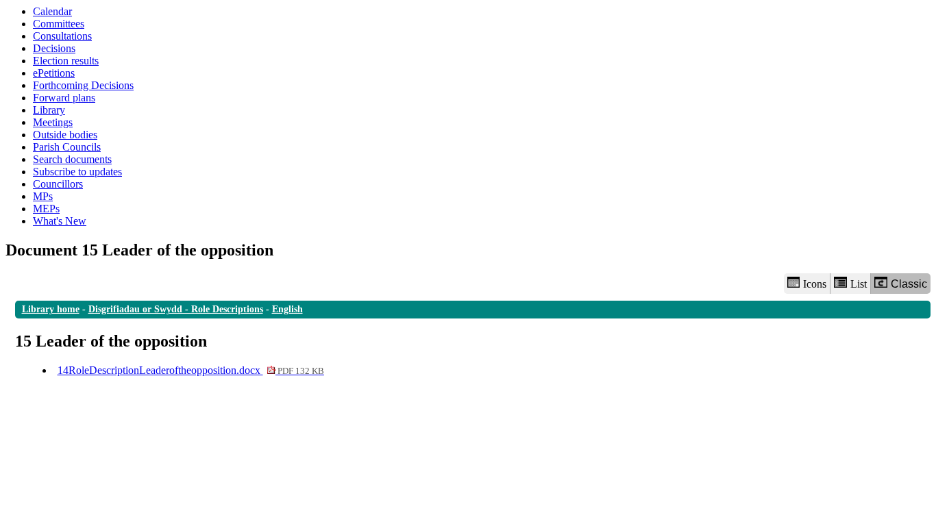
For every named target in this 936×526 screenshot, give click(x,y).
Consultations (62, 36)
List (858, 284)
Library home (50, 309)
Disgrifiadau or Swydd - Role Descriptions (175, 309)
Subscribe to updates (77, 171)
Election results (66, 60)
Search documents (72, 159)
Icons (814, 284)
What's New (59, 221)
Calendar (52, 11)
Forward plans (64, 97)
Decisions (54, 48)
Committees (58, 23)
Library (49, 110)
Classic (909, 284)
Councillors (58, 184)
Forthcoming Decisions (83, 85)
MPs (43, 196)
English (287, 309)
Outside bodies (65, 134)
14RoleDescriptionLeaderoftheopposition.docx (191, 370)
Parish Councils (67, 147)
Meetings (53, 122)
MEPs (46, 208)
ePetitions (54, 73)
